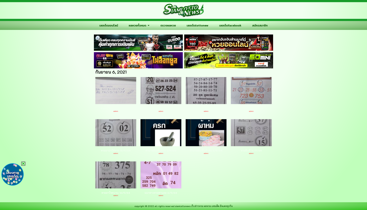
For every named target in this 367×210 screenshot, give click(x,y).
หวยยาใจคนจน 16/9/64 (115, 192)
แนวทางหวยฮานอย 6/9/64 (161, 192)
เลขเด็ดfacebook (230, 25)
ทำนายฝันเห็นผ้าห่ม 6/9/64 (206, 150)
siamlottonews (183, 206)
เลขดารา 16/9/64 (206, 108)
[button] (23, 163)
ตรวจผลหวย (168, 25)
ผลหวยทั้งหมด (137, 25)
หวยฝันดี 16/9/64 (251, 150)
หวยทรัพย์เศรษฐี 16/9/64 (116, 108)
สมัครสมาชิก (260, 25)
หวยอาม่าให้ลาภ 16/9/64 (116, 150)
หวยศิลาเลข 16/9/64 (251, 108)
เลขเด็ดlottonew (197, 25)
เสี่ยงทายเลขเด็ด (12, 174)
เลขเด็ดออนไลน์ (108, 25)
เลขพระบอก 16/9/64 (161, 108)
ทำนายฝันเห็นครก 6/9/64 (160, 150)
